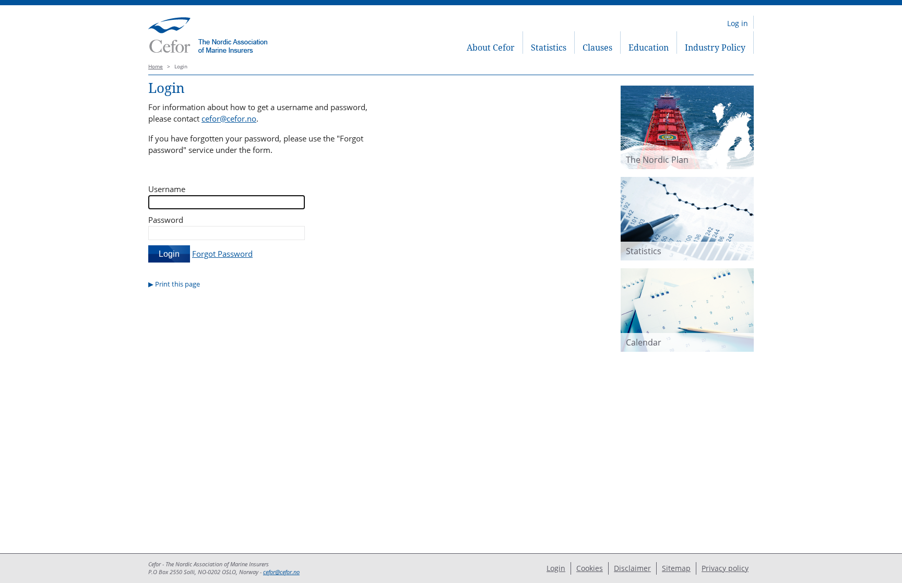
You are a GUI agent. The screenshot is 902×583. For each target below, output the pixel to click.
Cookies (589, 568)
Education (648, 47)
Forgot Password (222, 253)
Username (166, 189)
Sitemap (676, 568)
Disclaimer (632, 568)
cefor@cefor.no (228, 118)
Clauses (597, 47)
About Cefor (491, 47)
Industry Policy (715, 47)
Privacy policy (725, 568)
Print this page (177, 284)
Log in (737, 23)
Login (556, 568)
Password (165, 220)
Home (155, 66)
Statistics (548, 47)
